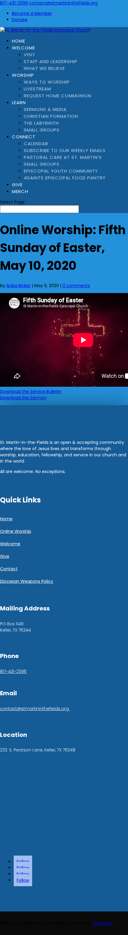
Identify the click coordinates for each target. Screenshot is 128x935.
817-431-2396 (14, 3)
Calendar (36, 143)
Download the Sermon (23, 398)
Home (18, 41)
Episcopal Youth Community (61, 171)
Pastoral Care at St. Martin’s (63, 157)
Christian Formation (51, 116)
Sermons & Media (45, 109)
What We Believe (44, 68)
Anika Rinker (18, 286)
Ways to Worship (47, 82)
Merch (20, 191)
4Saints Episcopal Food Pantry (65, 178)
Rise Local (103, 923)
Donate (19, 20)
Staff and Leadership (50, 61)
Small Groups (42, 130)
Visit (29, 54)
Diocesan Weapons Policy (26, 581)
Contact (9, 569)
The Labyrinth (41, 123)
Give (17, 184)
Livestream (37, 89)
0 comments (76, 286)
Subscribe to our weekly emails (65, 150)
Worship (23, 75)
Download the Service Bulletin (30, 391)
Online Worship (15, 531)
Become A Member (32, 13)
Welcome (23, 48)
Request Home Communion (57, 96)
